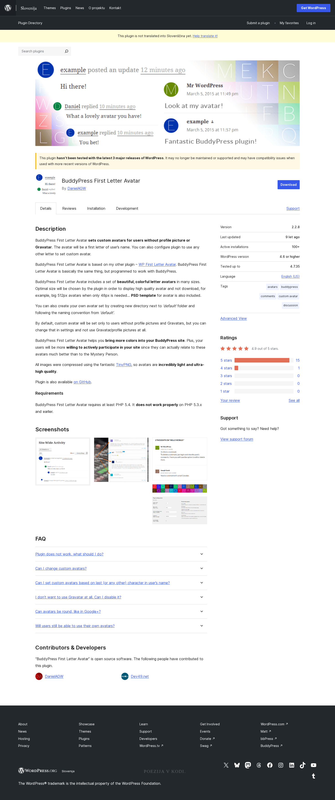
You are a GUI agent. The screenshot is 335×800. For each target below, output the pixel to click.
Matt (266, 731)
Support (293, 208)
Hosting (24, 739)
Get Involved (210, 724)
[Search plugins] (66, 51)
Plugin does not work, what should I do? (69, 554)
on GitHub (82, 382)
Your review (230, 400)
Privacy (23, 746)
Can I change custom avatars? (61, 568)
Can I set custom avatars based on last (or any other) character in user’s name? (102, 583)
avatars (273, 287)
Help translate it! (205, 36)
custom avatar (288, 296)
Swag (206, 746)
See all (294, 400)
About (22, 724)
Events (205, 731)
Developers (148, 739)
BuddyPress (272, 746)
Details (46, 208)
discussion (290, 305)
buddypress (289, 287)
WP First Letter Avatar (157, 264)
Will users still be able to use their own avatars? (75, 626)
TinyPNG (123, 364)
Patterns (85, 746)
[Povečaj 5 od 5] (201, 502)
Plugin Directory (30, 23)
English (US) (290, 276)
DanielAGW (76, 188)
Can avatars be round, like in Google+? (68, 611)
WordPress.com (274, 724)
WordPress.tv (151, 746)
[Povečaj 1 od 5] (84, 443)
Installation (96, 208)
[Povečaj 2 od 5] (142, 443)
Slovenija (68, 771)
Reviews (69, 208)
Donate (207, 739)
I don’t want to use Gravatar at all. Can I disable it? (78, 597)
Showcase (87, 724)
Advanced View (233, 318)
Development (127, 208)
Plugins (84, 739)
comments (268, 296)
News (22, 731)
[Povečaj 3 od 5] (201, 443)
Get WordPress (313, 8)
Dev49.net (140, 676)
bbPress (269, 739)
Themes (85, 731)
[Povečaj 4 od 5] (201, 490)
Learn (143, 724)
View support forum (236, 439)
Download (289, 185)
